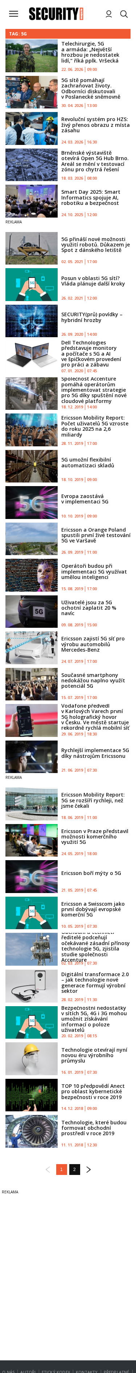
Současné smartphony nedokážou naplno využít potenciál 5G (93, 681)
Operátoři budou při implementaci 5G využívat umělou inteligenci (94, 571)
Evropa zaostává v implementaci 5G (84, 499)
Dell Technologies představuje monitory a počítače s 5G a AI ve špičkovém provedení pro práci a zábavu (91, 353)
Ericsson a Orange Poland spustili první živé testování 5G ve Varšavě (96, 535)
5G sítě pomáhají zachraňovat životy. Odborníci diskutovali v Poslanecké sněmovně (90, 88)
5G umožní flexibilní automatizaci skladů (87, 462)
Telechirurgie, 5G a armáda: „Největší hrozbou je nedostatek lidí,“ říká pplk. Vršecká (90, 52)
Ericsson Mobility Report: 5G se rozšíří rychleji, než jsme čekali (93, 800)
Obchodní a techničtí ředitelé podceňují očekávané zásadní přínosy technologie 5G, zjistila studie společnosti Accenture (95, 945)
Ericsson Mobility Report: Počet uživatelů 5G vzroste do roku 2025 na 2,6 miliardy (94, 426)
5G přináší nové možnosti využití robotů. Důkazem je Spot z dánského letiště (95, 245)
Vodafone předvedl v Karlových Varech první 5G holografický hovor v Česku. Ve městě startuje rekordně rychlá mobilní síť (95, 716)
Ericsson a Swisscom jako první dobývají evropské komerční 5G (93, 909)
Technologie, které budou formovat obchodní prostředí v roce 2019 (94, 1128)
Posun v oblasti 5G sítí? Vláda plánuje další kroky (93, 281)
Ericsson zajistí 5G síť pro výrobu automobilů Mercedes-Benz (93, 644)
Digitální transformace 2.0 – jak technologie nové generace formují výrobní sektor (95, 982)
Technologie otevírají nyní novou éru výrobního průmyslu (94, 1055)
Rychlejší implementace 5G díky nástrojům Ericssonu (95, 753)
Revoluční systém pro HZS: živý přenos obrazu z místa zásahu (95, 125)
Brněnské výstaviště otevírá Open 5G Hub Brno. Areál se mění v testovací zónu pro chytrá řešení (95, 161)
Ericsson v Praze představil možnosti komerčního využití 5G (94, 837)
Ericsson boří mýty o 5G (91, 873)
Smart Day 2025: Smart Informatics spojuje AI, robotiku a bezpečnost (90, 197)
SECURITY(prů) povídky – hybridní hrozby (92, 317)
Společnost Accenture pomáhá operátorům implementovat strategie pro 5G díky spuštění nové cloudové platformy (94, 389)
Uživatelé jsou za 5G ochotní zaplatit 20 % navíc (88, 608)
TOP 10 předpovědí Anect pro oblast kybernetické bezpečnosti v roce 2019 (93, 1091)
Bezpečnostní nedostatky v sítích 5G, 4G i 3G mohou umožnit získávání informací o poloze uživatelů (94, 1019)
